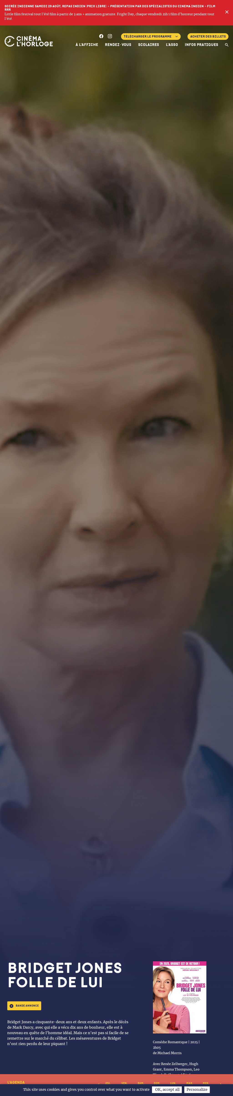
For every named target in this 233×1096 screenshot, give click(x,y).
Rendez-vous (118, 45)
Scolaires (148, 45)
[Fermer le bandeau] (226, 12)
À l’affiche (87, 45)
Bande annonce (27, 1005)
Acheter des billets (208, 36)
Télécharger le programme (148, 36)
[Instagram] (110, 37)
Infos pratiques (201, 45)
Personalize (197, 1089)
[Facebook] (101, 37)
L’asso (172, 45)
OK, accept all (167, 1089)
